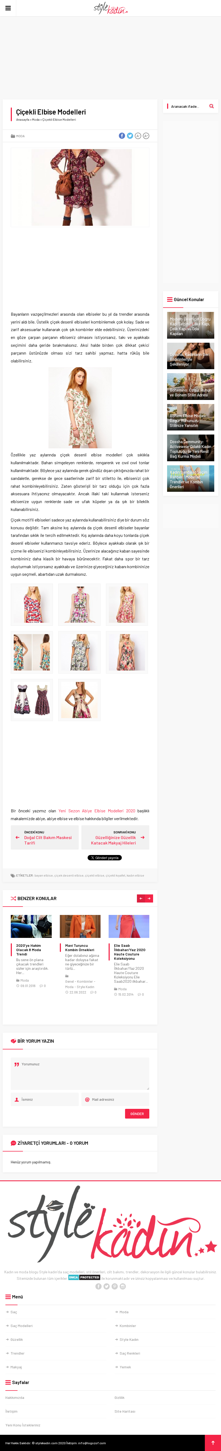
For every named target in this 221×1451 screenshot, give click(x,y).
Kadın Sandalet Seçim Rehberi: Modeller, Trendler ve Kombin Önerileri (189, 479)
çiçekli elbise (94, 875)
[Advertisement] (110, 59)
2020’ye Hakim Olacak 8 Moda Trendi (28, 949)
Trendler (18, 1353)
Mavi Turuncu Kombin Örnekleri (79, 947)
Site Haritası (125, 1411)
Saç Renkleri (130, 1353)
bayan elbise (43, 875)
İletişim (11, 1411)
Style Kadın (85, 987)
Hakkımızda (14, 1397)
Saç (14, 1311)
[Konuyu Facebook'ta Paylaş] (122, 136)
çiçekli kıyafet (115, 875)
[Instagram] (122, 1286)
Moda (36, 119)
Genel (69, 981)
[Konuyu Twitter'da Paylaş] (130, 136)
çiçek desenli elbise (69, 875)
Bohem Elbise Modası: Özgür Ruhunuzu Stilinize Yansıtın (188, 420)
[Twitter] (106, 1286)
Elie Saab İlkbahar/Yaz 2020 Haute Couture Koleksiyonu (129, 952)
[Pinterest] (114, 1286)
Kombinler (85, 981)
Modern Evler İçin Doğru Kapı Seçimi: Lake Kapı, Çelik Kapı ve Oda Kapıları (190, 326)
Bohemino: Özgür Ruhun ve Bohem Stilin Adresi (191, 392)
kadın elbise (135, 875)
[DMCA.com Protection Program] (84, 1278)
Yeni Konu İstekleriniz (22, 1425)
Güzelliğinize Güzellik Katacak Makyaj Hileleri (113, 840)
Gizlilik (120, 1397)
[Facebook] (98, 1286)
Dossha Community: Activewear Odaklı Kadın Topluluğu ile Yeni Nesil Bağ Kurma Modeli (190, 449)
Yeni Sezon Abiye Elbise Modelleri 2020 (96, 810)
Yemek (125, 1367)
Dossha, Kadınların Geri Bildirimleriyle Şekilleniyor (189, 359)
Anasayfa (22, 119)
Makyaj (16, 1367)
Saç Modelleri (22, 1325)
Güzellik (17, 1339)
